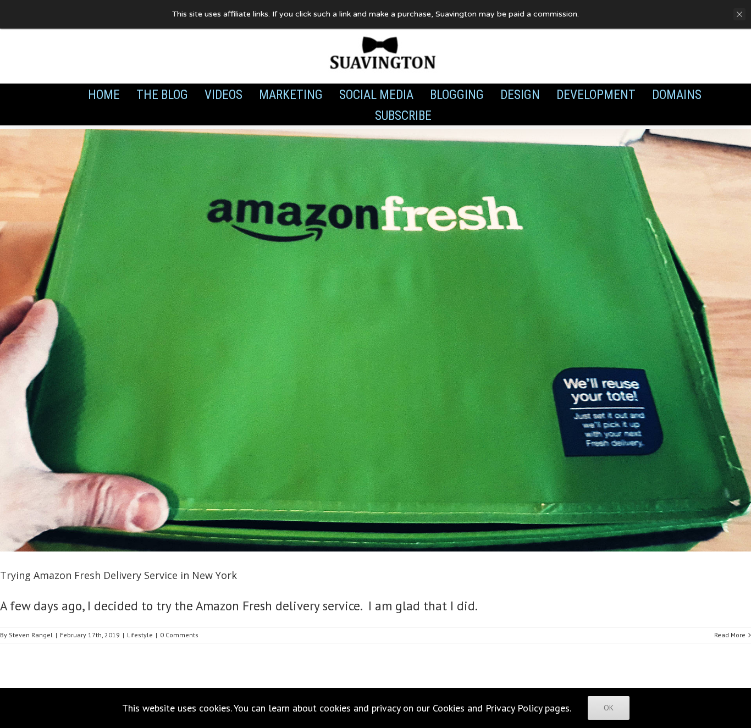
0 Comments (179, 635)
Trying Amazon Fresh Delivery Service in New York (118, 575)
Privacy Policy (513, 708)
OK (609, 708)
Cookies (449, 708)
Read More (730, 635)
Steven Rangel (31, 635)
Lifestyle (140, 635)
